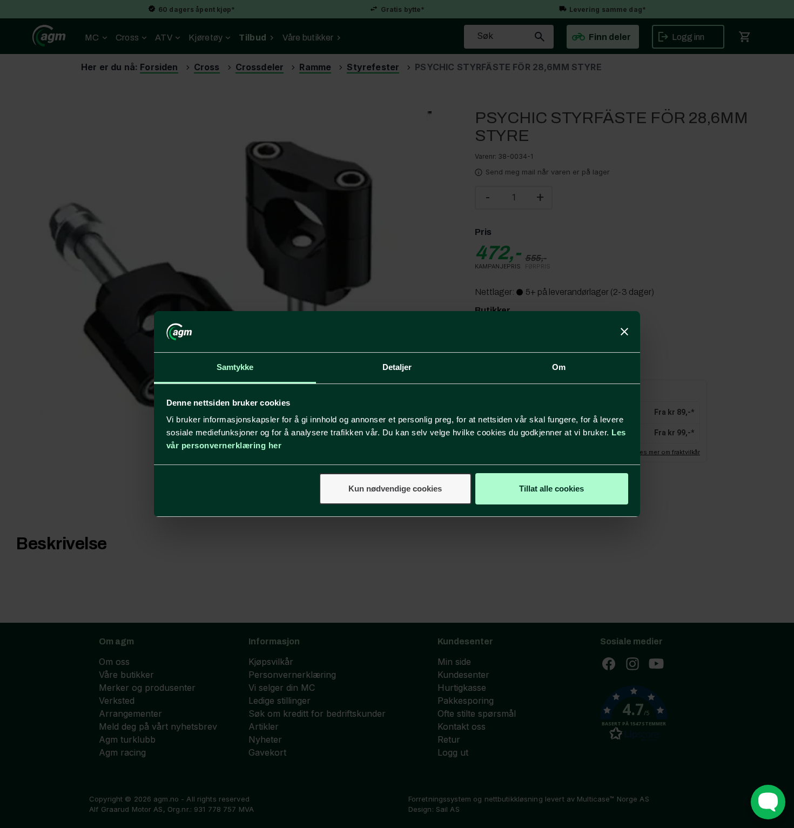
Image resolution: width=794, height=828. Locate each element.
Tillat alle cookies (551, 488)
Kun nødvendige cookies (395, 488)
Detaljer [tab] (397, 367)
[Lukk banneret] (624, 331)
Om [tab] (559, 367)
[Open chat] (768, 802)
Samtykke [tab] (235, 367)
